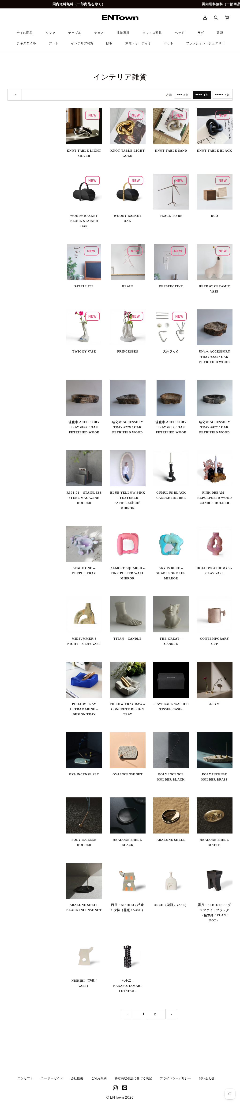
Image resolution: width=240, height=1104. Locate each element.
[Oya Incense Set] (84, 750)
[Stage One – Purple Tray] (84, 544)
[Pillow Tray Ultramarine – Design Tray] (84, 680)
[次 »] (171, 1014)
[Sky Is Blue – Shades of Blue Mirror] (171, 544)
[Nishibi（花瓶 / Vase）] (84, 956)
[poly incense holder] (84, 815)
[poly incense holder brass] (215, 750)
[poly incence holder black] (171, 750)
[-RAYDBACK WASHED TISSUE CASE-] (171, 680)
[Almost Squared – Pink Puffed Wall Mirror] (128, 544)
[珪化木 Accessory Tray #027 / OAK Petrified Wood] (215, 398)
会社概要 (77, 1078)
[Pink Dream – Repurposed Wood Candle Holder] (215, 468)
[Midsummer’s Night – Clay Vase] (84, 614)
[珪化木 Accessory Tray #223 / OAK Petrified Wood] (215, 327)
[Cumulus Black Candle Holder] (171, 468)
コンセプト (25, 1078)
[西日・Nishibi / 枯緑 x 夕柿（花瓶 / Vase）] (128, 880)
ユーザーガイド (52, 1078)
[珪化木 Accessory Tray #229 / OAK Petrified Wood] (128, 398)
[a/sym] (215, 680)
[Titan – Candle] (128, 614)
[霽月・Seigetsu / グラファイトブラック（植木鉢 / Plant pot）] (215, 880)
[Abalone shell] (171, 815)
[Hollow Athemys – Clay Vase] (215, 544)
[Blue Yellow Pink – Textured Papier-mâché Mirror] (128, 468)
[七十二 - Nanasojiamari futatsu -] (128, 956)
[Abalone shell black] (128, 815)
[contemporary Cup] (215, 614)
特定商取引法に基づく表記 (133, 1078)
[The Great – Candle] (171, 614)
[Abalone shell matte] (215, 815)
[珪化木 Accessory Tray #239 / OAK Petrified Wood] (171, 398)
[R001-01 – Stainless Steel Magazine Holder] (84, 468)
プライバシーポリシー (175, 1078)
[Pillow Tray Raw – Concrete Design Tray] (128, 680)
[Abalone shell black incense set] (84, 881)
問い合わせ (206, 1078)
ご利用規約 (99, 1078)
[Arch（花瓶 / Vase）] (171, 880)
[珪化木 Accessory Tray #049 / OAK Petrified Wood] (84, 398)
